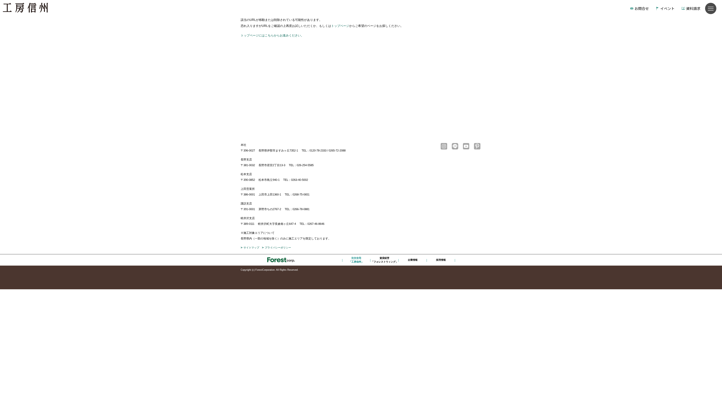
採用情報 (441, 259)
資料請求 (693, 8)
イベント (667, 8)
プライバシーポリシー (278, 247)
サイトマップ (251, 247)
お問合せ (642, 8)
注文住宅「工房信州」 (356, 260)
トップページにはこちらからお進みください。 (272, 35)
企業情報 (413, 259)
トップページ (340, 25)
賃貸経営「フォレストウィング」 (384, 260)
